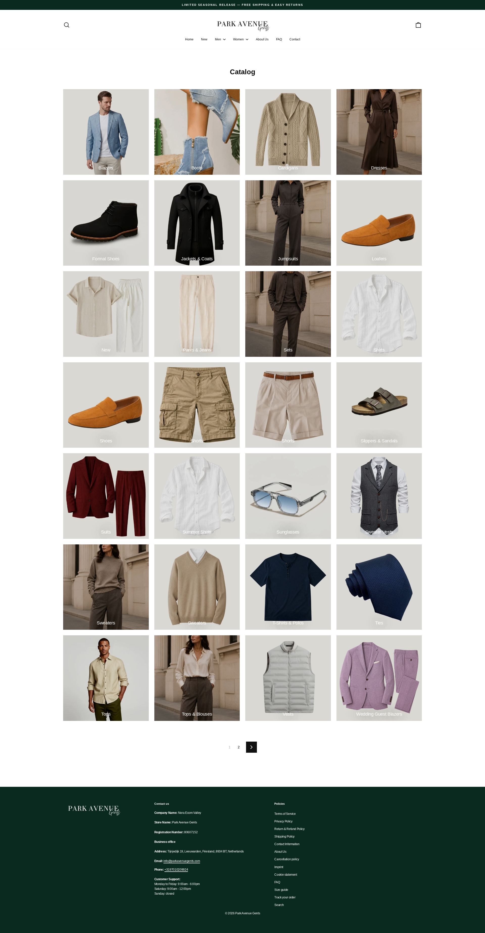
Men (218, 39)
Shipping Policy (284, 836)
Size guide (281, 890)
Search (279, 905)
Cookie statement (285, 874)
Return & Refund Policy (289, 829)
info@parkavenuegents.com (181, 861)
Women (239, 39)
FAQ (279, 39)
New (204, 39)
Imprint (278, 867)
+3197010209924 (176, 869)
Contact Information (286, 844)
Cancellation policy (286, 859)
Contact (294, 39)
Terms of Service (285, 814)
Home (189, 39)
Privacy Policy (283, 821)
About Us (262, 39)
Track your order (284, 897)
